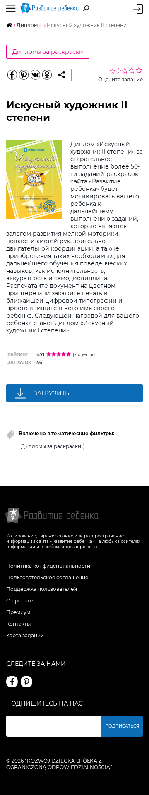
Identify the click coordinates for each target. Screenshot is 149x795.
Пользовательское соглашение (47, 577)
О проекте (19, 600)
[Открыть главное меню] (11, 8)
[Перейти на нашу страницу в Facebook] (12, 681)
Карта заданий (25, 635)
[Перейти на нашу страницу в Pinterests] (26, 681)
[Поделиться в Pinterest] (24, 75)
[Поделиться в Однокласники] (47, 75)
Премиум (18, 612)
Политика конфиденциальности (48, 566)
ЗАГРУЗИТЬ (51, 393)
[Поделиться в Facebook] (12, 75)
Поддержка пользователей (41, 589)
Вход (138, 9)
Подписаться (122, 726)
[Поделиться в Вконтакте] (35, 75)
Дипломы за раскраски (47, 51)
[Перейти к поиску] (86, 8)
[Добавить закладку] (61, 75)
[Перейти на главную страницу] (49, 8)
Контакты (18, 624)
